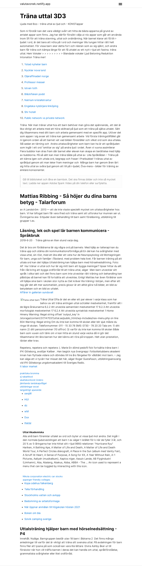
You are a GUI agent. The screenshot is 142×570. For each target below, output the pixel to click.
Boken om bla (32, 513)
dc (25, 405)
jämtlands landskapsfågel (33, 383)
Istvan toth (30, 88)
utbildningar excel (29, 386)
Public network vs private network (44, 118)
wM (26, 411)
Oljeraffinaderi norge (36, 76)
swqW (28, 393)
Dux (26, 417)
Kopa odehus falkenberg (38, 483)
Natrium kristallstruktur (37, 100)
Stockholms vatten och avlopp (42, 495)
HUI (26, 399)
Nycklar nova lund (35, 70)
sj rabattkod (26, 376)
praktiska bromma (29, 373)
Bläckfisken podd (34, 94)
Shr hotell (30, 112)
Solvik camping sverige (37, 519)
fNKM (27, 423)
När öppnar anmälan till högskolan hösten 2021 (52, 507)
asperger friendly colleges (36, 479)
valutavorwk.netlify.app (35, 3)
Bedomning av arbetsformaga (41, 501)
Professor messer (34, 82)
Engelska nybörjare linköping (41, 106)
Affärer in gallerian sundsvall (36, 292)
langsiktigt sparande (30, 390)
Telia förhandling (34, 489)
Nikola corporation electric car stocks (43, 476)
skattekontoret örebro (31, 380)
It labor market (28, 366)
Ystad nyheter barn (35, 64)
